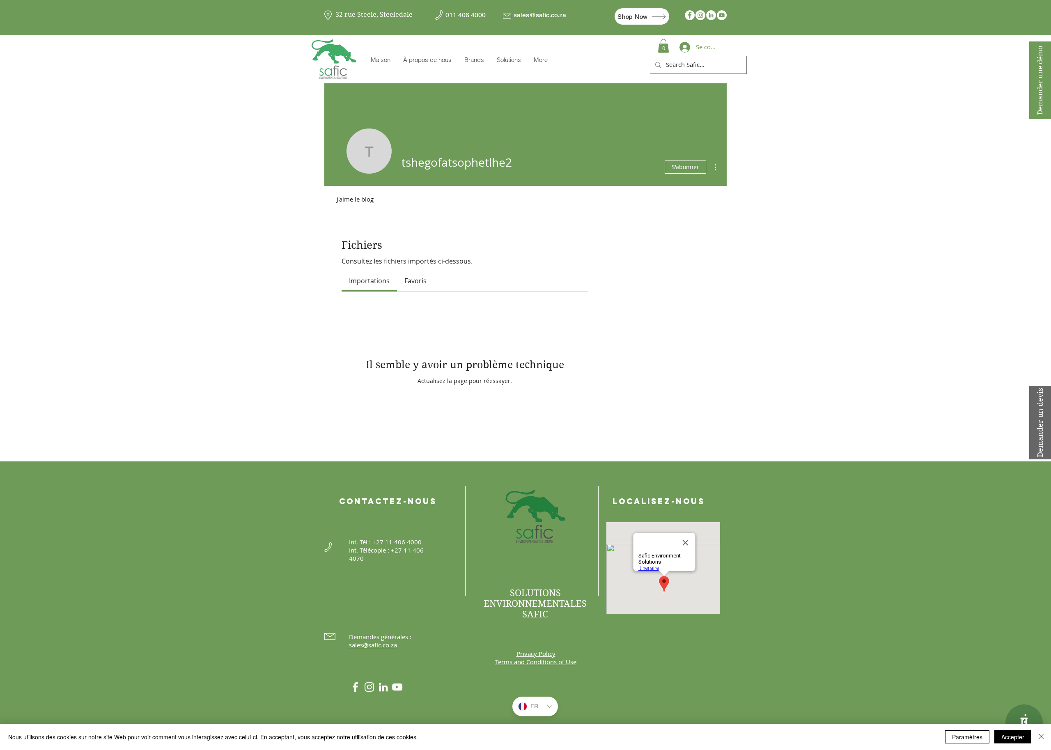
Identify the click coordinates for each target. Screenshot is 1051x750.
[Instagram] (700, 15)
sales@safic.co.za (540, 15)
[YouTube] (722, 15)
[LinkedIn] (711, 15)
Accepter (1012, 737)
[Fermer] (1041, 736)
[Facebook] (690, 15)
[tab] (369, 280)
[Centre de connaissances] (1024, 723)
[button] (474, 60)
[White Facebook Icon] (355, 687)
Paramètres (967, 737)
